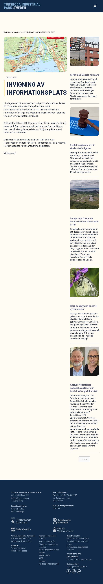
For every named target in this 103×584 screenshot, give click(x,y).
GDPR (41, 558)
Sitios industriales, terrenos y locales (77, 542)
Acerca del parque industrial (21, 538)
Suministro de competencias (77, 547)
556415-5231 (57, 508)
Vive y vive (70, 550)
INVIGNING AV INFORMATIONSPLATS (38, 32)
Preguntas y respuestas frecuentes (79, 559)
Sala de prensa (44, 555)
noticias (42, 553)
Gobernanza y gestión (47, 541)
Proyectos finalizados (19, 551)
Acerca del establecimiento (48, 564)
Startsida (7, 32)
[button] (95, 6)
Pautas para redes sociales (77, 567)
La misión (42, 538)
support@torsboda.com (20, 495)
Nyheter (17, 32)
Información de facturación (49, 550)
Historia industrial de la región (78, 538)
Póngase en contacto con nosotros (48, 545)
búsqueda (42, 561)
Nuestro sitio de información (21, 541)
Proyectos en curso (18, 548)
